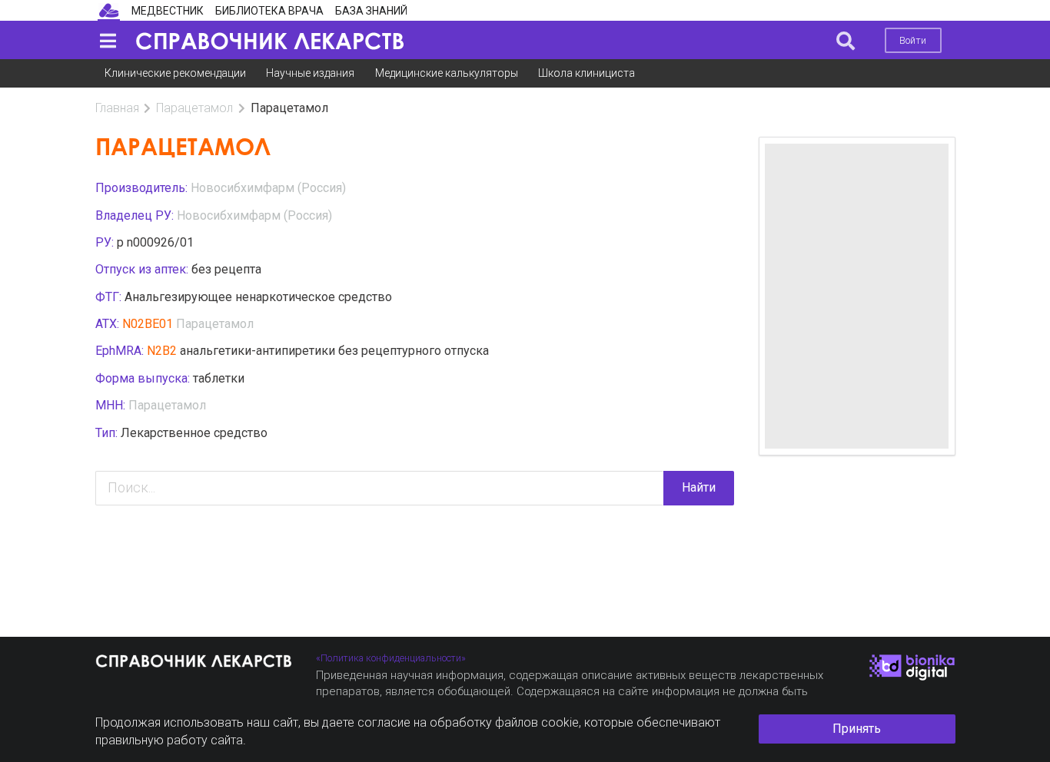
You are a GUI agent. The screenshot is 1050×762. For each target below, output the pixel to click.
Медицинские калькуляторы (446, 73)
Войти (912, 40)
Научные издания (310, 73)
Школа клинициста (586, 73)
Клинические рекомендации (175, 73)
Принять (856, 728)
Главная (117, 108)
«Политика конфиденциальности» (391, 658)
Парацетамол (194, 108)
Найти (699, 487)
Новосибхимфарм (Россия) (268, 188)
